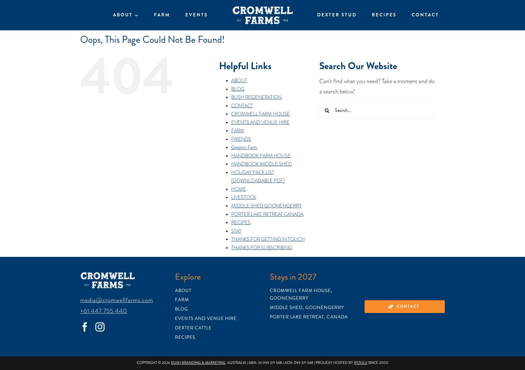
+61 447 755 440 (103, 311)
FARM (237, 130)
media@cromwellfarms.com (116, 300)
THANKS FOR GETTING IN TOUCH (268, 239)
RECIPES (241, 222)
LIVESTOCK (243, 197)
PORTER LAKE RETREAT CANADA (267, 214)
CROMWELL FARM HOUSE (260, 114)
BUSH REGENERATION (256, 97)
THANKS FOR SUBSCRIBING (261, 247)
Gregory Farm (244, 147)
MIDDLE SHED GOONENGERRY (266, 206)
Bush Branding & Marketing (198, 362)
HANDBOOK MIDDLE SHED (261, 164)
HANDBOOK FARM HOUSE (261, 156)
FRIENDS (241, 139)
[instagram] (100, 326)
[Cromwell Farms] (262, 9)
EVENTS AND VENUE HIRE (260, 122)
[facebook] (84, 326)
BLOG (237, 89)
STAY (236, 231)
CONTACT (242, 106)
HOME (238, 189)
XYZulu (360, 362)
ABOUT (239, 80)
